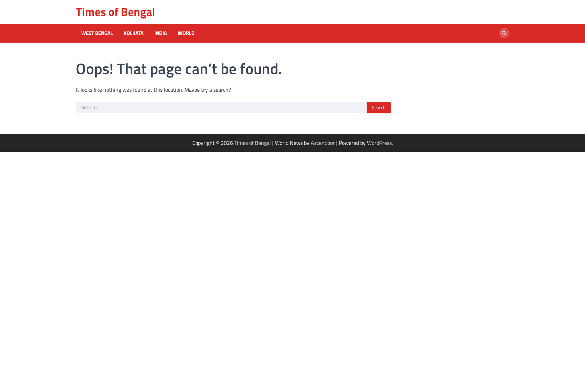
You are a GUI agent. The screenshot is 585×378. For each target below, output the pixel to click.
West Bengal (97, 33)
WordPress (379, 143)
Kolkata (134, 33)
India (160, 33)
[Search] (504, 33)
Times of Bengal (115, 11)
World (186, 33)
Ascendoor (323, 143)
